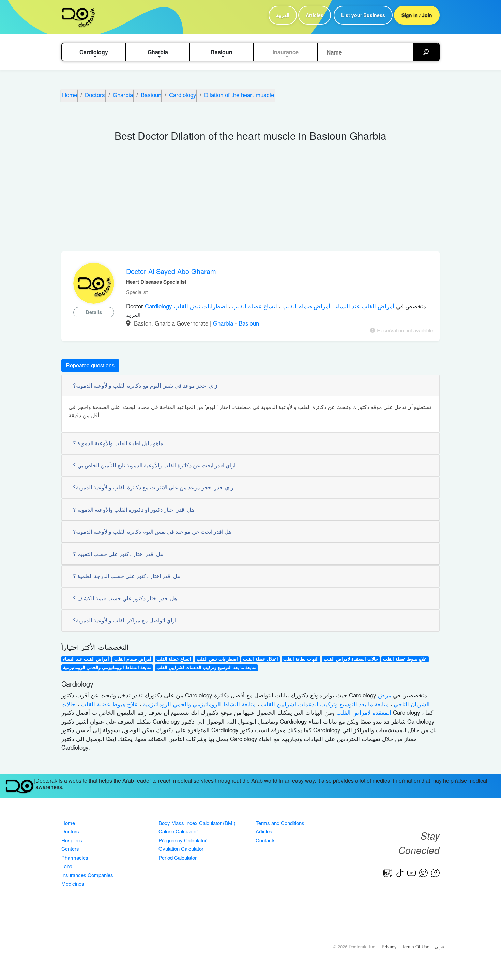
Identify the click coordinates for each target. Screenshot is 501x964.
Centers (70, 848)
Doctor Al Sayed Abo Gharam (171, 271)
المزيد (133, 314)
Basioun (249, 323)
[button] (93, 52)
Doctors (70, 831)
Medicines (72, 883)
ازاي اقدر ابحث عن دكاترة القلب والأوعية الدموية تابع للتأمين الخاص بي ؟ (154, 465)
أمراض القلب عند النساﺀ (364, 306)
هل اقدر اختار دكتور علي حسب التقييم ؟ (118, 554)
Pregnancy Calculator (182, 840)
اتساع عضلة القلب (253, 306)
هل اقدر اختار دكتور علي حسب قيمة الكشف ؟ (125, 598)
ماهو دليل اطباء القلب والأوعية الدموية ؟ (118, 443)
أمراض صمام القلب (305, 306)
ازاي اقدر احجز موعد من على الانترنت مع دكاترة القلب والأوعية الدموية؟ (154, 487)
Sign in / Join (416, 15)
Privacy (389, 946)
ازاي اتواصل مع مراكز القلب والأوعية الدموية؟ (124, 620)
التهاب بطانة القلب (301, 659)
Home (68, 822)
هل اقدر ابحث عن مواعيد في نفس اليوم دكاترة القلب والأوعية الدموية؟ (152, 532)
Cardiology (159, 306)
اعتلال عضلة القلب (260, 659)
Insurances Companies (87, 874)
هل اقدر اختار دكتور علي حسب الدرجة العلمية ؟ (126, 576)
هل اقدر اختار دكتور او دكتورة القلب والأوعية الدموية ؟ (133, 509)
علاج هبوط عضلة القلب (405, 659)
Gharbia (224, 323)
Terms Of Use (415, 946)
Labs (66, 866)
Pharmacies (74, 857)
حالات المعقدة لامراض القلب (351, 659)
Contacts (266, 840)
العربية (282, 15)
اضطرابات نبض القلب (200, 306)
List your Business (363, 15)
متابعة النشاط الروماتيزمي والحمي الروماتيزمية (107, 667)
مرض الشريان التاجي (404, 699)
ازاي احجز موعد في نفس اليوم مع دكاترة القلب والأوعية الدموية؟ (146, 385)
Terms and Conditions (280, 822)
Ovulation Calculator (180, 848)
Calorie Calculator (178, 831)
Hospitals (71, 840)
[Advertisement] (250, 199)
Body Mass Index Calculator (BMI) (197, 822)
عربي (440, 946)
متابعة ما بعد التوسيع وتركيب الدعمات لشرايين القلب (206, 667)
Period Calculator (177, 857)
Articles (314, 15)
